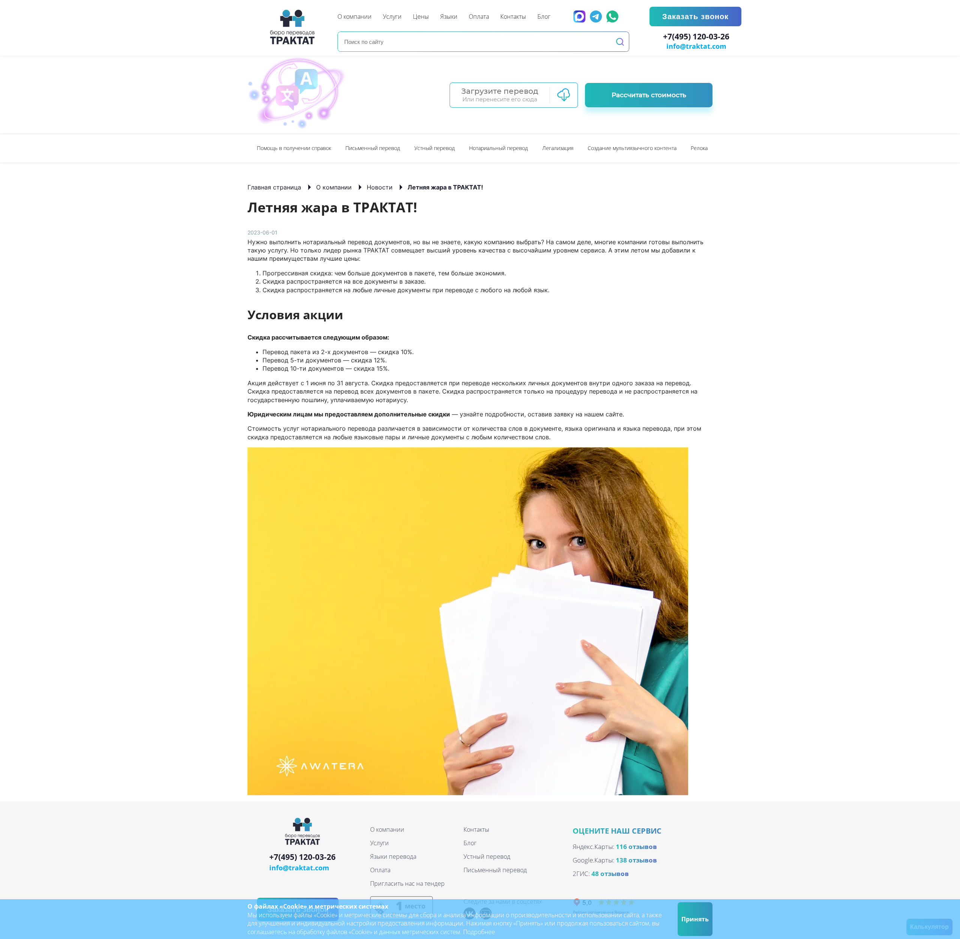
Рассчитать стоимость (649, 95)
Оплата (380, 870)
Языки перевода (393, 856)
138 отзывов (636, 860)
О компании (334, 187)
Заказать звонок (695, 16)
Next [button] (708, 148)
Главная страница (274, 187)
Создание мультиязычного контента (632, 148)
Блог (470, 843)
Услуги (379, 843)
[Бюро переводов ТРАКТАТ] (294, 27)
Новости (380, 187)
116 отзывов (636, 846)
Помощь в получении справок (294, 148)
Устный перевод (434, 148)
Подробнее (479, 932)
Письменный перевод (372, 148)
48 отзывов (610, 873)
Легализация (557, 148)
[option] (294, 148)
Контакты (476, 829)
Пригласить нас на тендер (407, 883)
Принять (695, 919)
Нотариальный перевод (498, 148)
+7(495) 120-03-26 (696, 36)
